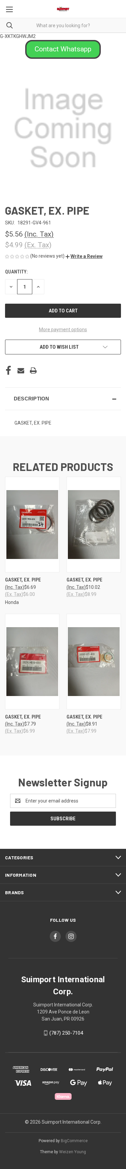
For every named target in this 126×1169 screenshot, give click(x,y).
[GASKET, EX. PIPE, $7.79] (32, 661)
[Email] (20, 370)
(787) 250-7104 (66, 1033)
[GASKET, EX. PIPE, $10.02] (94, 524)
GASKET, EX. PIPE (23, 580)
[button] (63, 49)
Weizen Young (72, 1152)
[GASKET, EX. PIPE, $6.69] (32, 524)
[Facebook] (8, 370)
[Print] (33, 370)
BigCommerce (74, 1140)
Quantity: (16, 271)
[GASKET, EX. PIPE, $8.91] (94, 661)
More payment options (63, 329)
